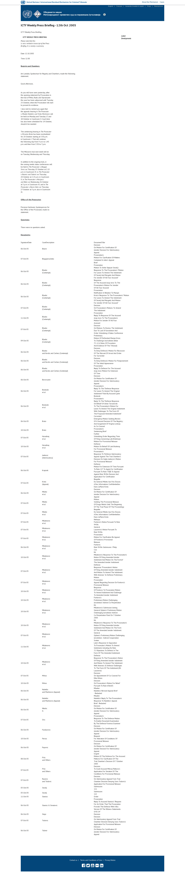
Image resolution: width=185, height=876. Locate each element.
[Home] (33, 14)
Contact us (73, 860)
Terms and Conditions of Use (91, 860)
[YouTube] (92, 865)
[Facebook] (83, 865)
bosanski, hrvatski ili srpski (134, 6)
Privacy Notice (110, 860)
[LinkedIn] (101, 865)
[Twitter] (88, 865)
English (110, 6)
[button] (104, 15)
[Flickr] (97, 865)
